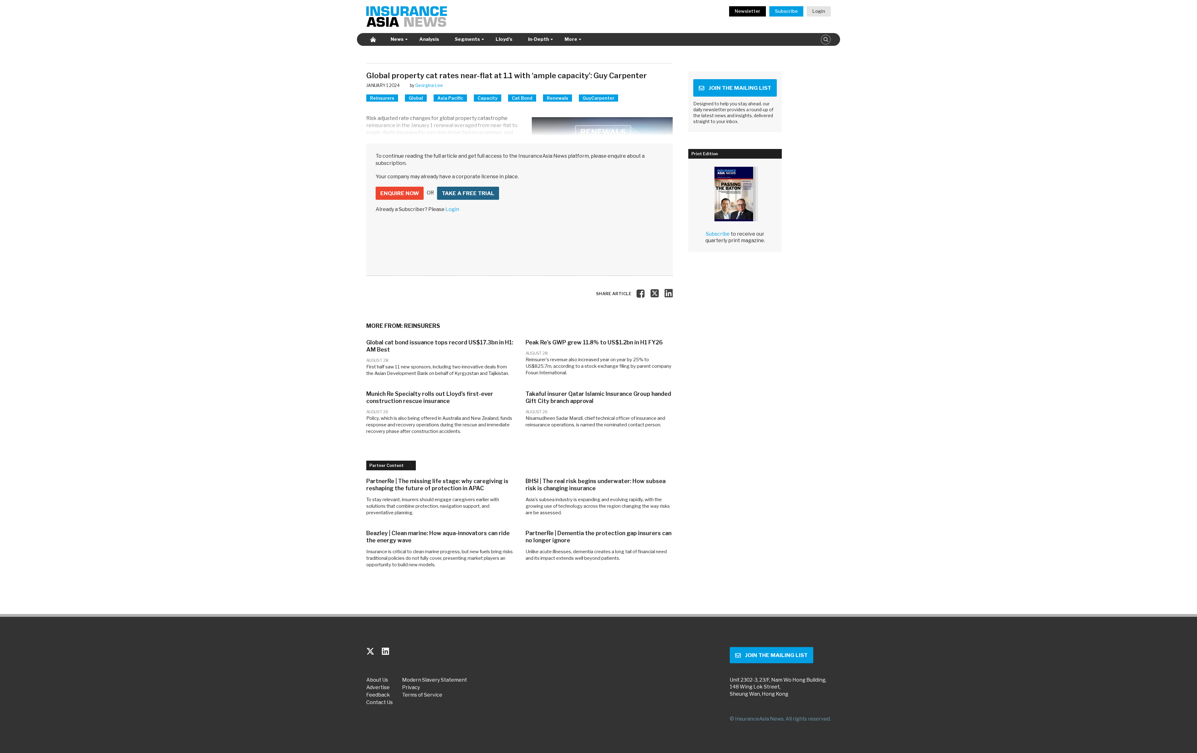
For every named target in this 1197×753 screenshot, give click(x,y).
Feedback (378, 695)
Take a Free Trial (468, 193)
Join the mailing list (740, 88)
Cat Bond (522, 98)
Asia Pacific (450, 98)
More (571, 39)
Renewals (557, 98)
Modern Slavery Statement (434, 680)
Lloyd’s (504, 39)
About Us (377, 680)
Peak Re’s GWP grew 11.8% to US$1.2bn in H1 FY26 (594, 342)
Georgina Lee (429, 85)
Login (818, 11)
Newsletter (747, 11)
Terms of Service (422, 695)
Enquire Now (399, 193)
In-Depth (538, 39)
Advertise (378, 687)
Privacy (411, 687)
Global (416, 98)
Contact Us (379, 702)
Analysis (429, 39)
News (397, 39)
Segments (467, 39)
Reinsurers (382, 98)
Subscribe (786, 11)
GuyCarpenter (598, 98)
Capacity (488, 98)
